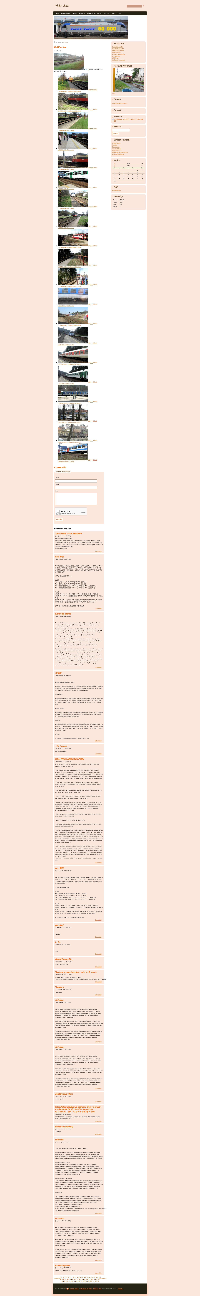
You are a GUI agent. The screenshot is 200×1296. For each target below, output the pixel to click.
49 (88, 1281)
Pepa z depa (115, 147)
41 (69, 1281)
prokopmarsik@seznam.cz (119, 103)
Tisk (100, 1288)
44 (76, 1281)
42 (72, 1281)
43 (74, 1281)
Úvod (57, 13)
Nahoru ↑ (120, 1288)
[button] (88, 69)
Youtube (114, 145)
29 (80, 1279)
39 (64, 1281)
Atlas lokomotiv (116, 148)
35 (94, 1279)
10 (75, 1277)
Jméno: (57, 477)
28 (77, 1279)
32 (87, 1279)
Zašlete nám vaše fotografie (94, 13)
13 (82, 1277)
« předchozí (57, 1278)
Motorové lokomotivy (118, 50)
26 (72, 1279)
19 (97, 1277)
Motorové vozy (116, 52)
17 (92, 1277)
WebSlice (95, 1288)
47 (84, 1281)
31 (84, 1279)
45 (79, 1281)
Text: (56, 491)
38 (62, 1281)
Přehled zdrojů (116, 190)
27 (75, 1279)
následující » (102, 1278)
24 (68, 1279)
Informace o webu (65, 13)
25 (70, 1279)
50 (91, 1281)
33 (89, 1279)
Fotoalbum (82, 13)
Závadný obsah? (74, 1288)
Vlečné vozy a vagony (118, 60)
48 (86, 1281)
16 (90, 1277)
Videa (113, 13)
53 (98, 1281)
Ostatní (119, 13)
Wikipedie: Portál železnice (120, 152)
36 (96, 1279)
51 (93, 1281)
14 (85, 1277)
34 (92, 1279)
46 (81, 1281)
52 (96, 1281)
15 (87, 1277)
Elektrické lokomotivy (118, 48)
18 (94, 1277)
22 (63, 1279)
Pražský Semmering (118, 154)
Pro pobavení (116, 56)
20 (99, 1277)
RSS (90, 1288)
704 (113, 93)
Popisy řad (106, 13)
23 (65, 1279)
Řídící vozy (115, 58)
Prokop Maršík (116, 143)
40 (67, 1281)
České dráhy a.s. (117, 150)
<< (114, 163)
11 (78, 1277)
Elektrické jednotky (117, 47)
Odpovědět (98, 551)
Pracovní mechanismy (118, 54)
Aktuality (75, 13)
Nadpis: (57, 484)
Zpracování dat (84, 1288)
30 (82, 1279)
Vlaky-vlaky (62, 5)
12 (80, 1277)
